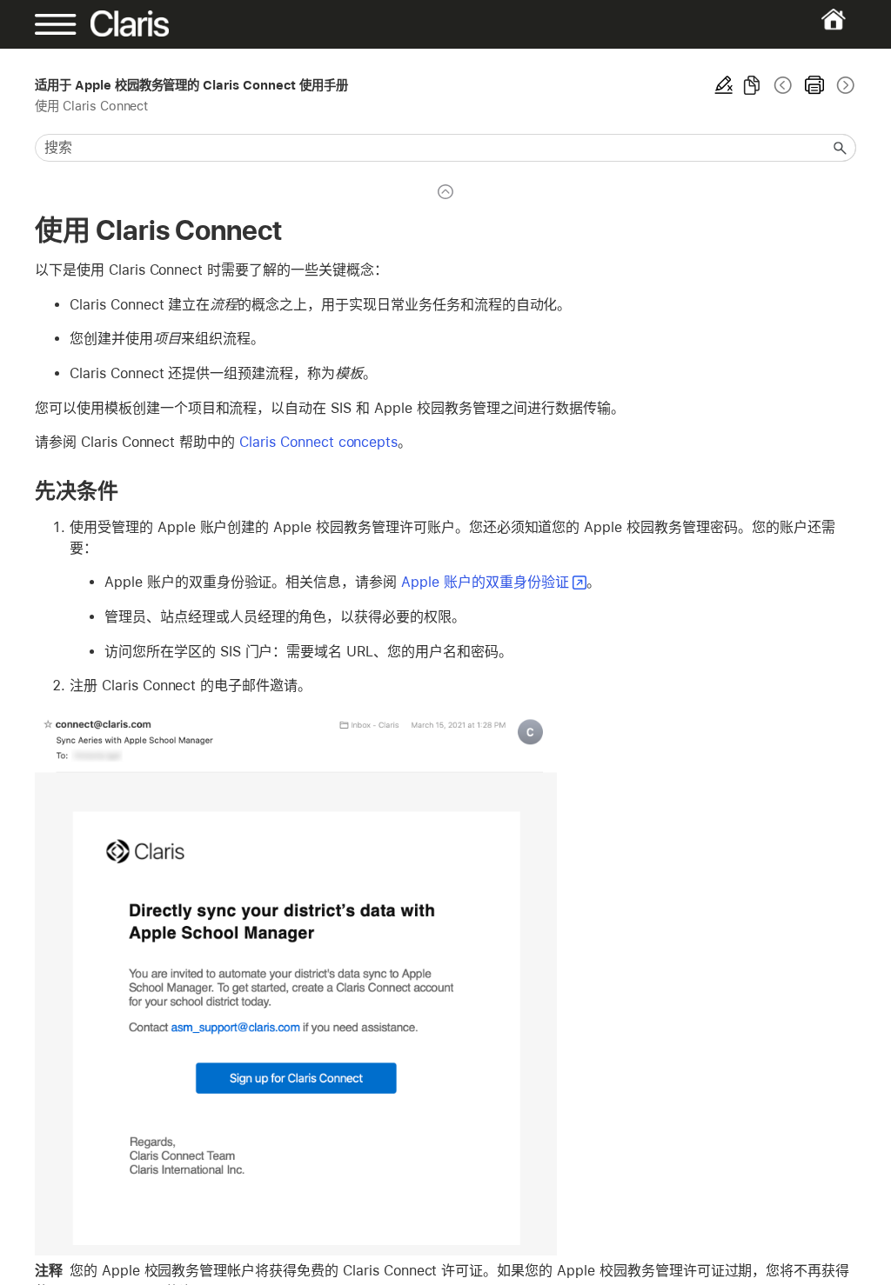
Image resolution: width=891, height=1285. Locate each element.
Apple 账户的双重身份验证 (484, 582)
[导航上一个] (783, 85)
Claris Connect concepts (318, 442)
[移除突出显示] (723, 85)
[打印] (814, 85)
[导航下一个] (844, 85)
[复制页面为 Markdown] (751, 85)
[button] (840, 148)
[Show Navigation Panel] (74, 24)
